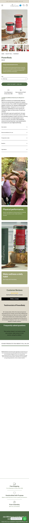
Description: (4, 127)
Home (2, 53)
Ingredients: (4, 149)
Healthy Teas (9, 53)
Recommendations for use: (7, 132)
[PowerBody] (4, 48)
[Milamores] (14, 5)
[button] (23, 5)
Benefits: (3, 143)
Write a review (14, 299)
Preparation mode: (5, 137)
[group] (14, 1)
